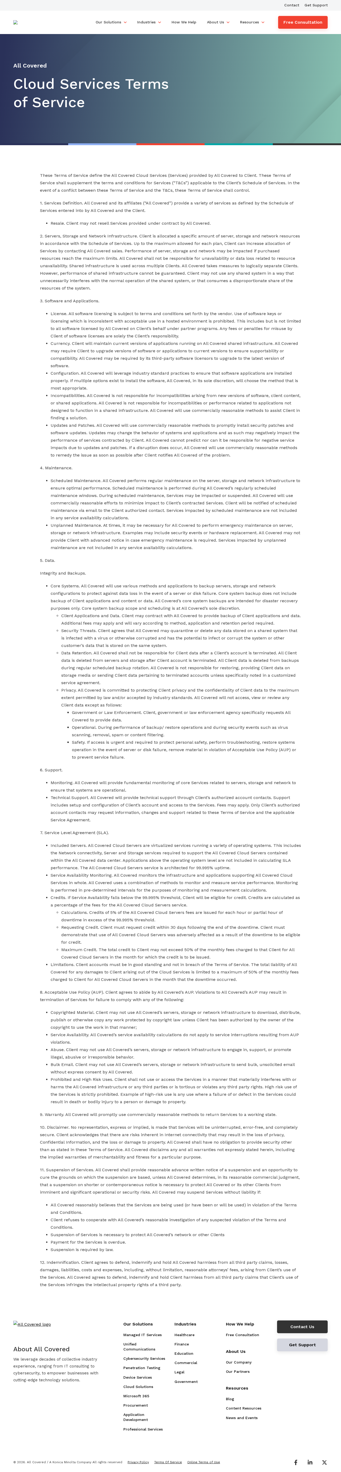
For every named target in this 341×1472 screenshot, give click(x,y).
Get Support (316, 5)
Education (183, 1353)
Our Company (238, 1362)
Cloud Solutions (138, 1387)
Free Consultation (302, 22)
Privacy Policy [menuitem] (138, 1462)
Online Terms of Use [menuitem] (203, 1462)
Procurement (135, 1405)
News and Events (242, 1418)
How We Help (184, 22)
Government (186, 1381)
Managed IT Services (142, 1335)
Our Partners (238, 1371)
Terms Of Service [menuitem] (168, 1462)
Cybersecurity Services (144, 1358)
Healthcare (184, 1335)
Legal (179, 1372)
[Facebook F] (296, 1462)
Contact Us (302, 1326)
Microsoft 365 (136, 1396)
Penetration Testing (141, 1368)
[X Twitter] (324, 1462)
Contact (291, 5)
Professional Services (143, 1429)
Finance (181, 1344)
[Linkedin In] (310, 1462)
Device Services (137, 1377)
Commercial (185, 1363)
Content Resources (243, 1408)
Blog (230, 1399)
